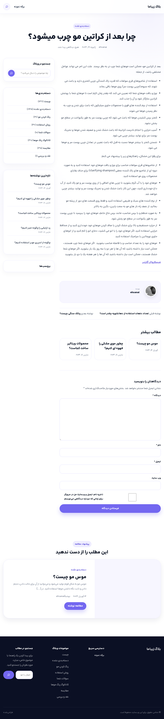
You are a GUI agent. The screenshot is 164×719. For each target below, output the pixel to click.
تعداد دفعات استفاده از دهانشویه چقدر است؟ (124, 313)
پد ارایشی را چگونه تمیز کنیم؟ (35, 228)
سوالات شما (44, 132)
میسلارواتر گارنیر (151, 262)
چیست (47, 101)
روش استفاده (43, 125)
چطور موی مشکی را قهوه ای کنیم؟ (111, 346)
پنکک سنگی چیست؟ (70, 313)
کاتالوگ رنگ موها (41, 140)
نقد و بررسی (44, 156)
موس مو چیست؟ (147, 343)
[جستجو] (6, 6)
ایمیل (157, 461)
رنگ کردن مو (44, 117)
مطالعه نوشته (75, 606)
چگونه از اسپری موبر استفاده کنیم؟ (32, 243)
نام (158, 445)
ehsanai (103, 47)
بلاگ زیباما (154, 6)
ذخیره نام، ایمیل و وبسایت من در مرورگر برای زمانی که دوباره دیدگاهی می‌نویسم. (83, 497)
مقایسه (46, 148)
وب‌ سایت (156, 478)
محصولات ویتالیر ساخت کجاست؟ (77, 346)
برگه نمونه (19, 7)
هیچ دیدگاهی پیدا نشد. (68, 47)
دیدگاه (157, 395)
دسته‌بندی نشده (82, 26)
